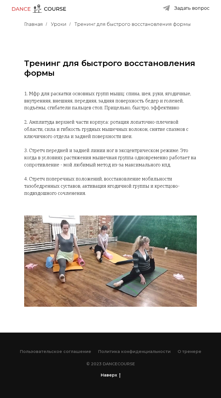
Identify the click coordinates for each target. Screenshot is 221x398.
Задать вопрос (191, 8)
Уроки (58, 24)
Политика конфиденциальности (134, 351)
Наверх (109, 375)
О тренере (189, 351)
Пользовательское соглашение (55, 351)
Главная (33, 24)
